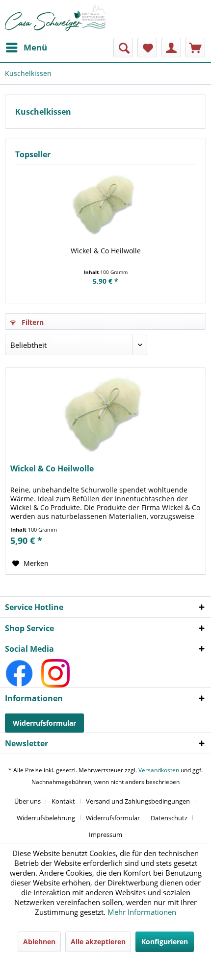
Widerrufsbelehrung (46, 817)
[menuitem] (26, 47)
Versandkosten (158, 770)
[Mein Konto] (171, 47)
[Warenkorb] (195, 47)
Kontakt (63, 801)
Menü (35, 47)
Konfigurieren (164, 941)
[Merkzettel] (147, 47)
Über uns (27, 801)
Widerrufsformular (44, 723)
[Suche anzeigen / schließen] (123, 47)
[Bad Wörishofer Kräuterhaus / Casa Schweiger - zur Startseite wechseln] (55, 18)
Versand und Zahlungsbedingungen (138, 801)
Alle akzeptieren (98, 941)
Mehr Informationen (141, 912)
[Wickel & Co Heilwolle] (105, 206)
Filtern (32, 322)
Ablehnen (39, 941)
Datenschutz (169, 817)
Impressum (105, 834)
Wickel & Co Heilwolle (106, 250)
